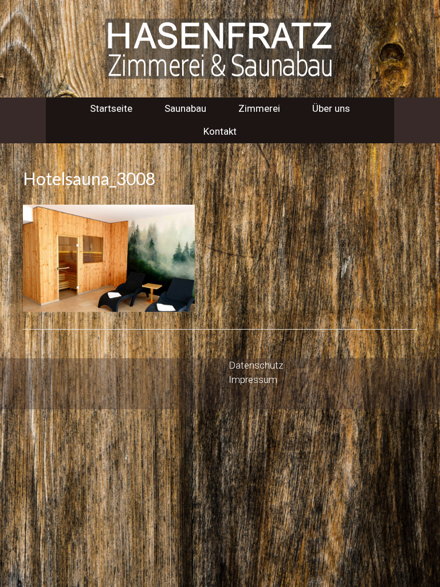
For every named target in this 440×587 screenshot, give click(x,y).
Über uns (331, 108)
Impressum (253, 379)
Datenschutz (256, 365)
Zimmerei (259, 108)
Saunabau (185, 108)
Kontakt (220, 131)
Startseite (111, 108)
